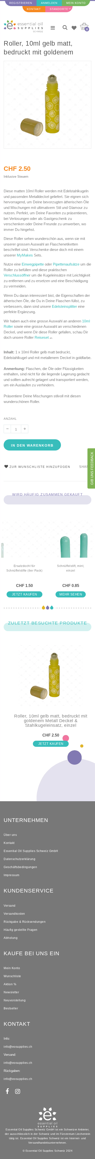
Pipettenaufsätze (66, 264)
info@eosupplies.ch (18, 1046)
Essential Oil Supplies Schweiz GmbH (31, 851)
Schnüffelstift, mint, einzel (70, 568)
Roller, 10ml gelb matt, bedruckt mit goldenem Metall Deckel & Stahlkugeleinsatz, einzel (42, 48)
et (47, 337)
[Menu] (53, 28)
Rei (37, 337)
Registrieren (20, 2)
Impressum (11, 875)
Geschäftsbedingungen (20, 867)
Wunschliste (12, 976)
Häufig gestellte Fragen (21, 930)
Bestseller (11, 1008)
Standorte (59, 9)
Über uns (10, 835)
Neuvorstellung (15, 1000)
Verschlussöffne (16, 275)
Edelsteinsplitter (64, 306)
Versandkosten (14, 913)
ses (43, 337)
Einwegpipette (33, 264)
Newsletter (11, 992)
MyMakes (25, 255)
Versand (10, 905)
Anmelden (49, 2)
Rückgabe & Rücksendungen (25, 921)
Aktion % (10, 984)
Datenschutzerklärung (19, 859)
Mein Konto (76, 2)
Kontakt (34, 9)
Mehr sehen (70, 594)
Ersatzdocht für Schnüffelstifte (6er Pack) (24, 568)
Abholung (11, 938)
